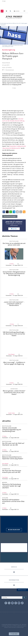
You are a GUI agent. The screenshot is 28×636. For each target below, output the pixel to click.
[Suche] (24, 597)
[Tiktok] (22, 603)
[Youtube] (12, 603)
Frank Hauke (5, 477)
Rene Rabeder (11, 354)
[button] (6, 11)
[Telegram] (19, 603)
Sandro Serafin (11, 413)
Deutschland (6, 63)
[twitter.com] (9, 603)
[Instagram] (15, 603)
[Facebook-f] (6, 603)
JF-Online (11, 263)
